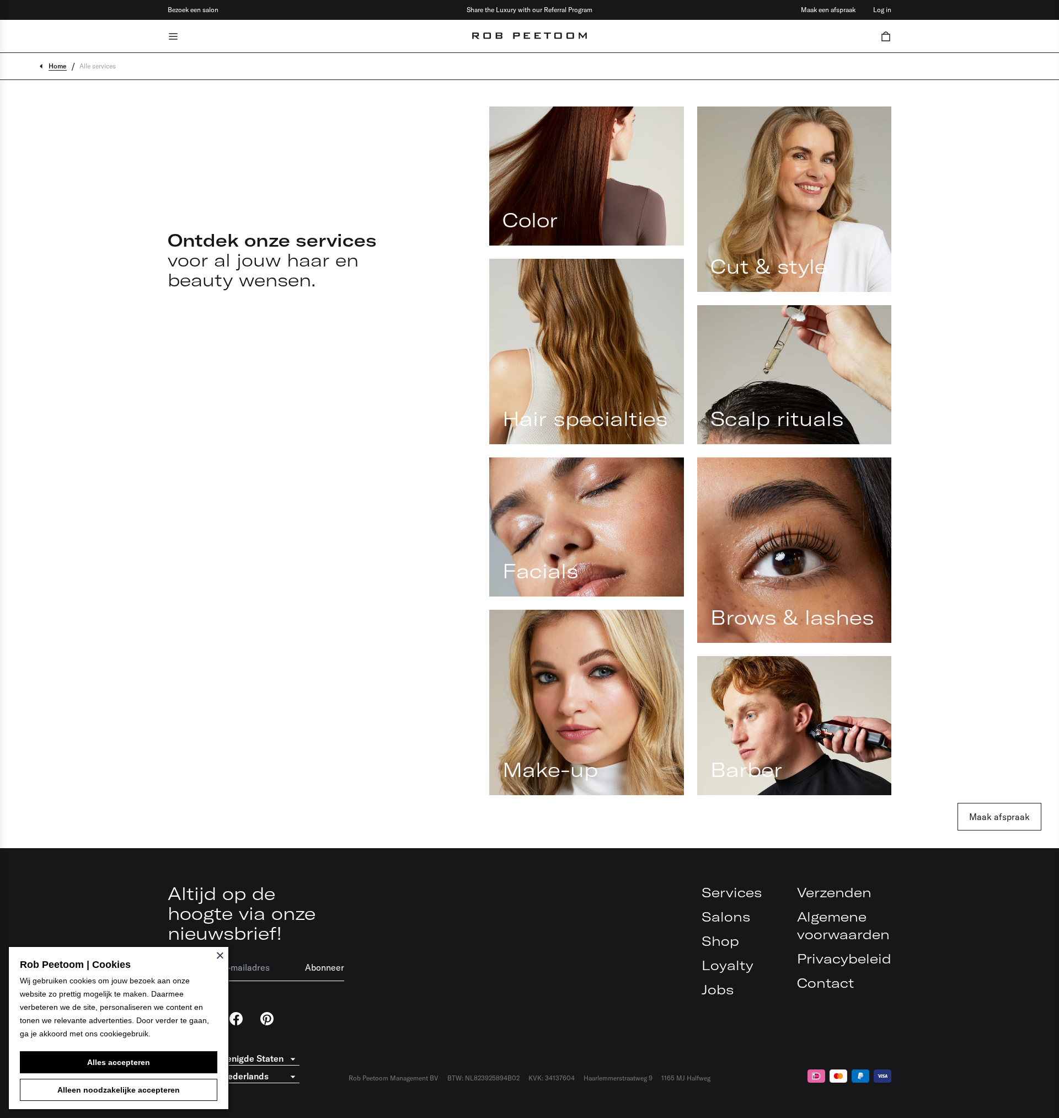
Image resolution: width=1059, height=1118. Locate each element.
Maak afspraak (999, 816)
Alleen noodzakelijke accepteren (118, 1089)
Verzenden (834, 892)
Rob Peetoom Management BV (393, 1078)
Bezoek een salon (193, 10)
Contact (825, 983)
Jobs (718, 989)
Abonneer (324, 967)
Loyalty (727, 965)
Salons (726, 916)
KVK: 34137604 (551, 1078)
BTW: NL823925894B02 (483, 1078)
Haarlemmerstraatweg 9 (618, 1078)
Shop (720, 941)
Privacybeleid (844, 958)
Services (732, 892)
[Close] (220, 955)
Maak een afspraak (828, 10)
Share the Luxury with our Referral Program (529, 10)
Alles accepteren (118, 1062)
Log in (882, 10)
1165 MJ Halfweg (685, 1078)
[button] (885, 36)
